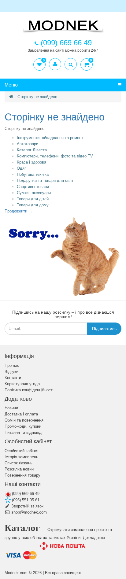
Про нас (12, 365)
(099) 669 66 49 (25, 493)
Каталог (22, 527)
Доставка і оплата (21, 414)
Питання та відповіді (24, 432)
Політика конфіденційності (29, 390)
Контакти (13, 377)
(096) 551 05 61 (25, 500)
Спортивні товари (33, 186)
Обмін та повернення (24, 420)
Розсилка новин (19, 469)
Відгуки (11, 371)
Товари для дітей (33, 199)
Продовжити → (18, 211)
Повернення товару (22, 475)
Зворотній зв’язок (26, 506)
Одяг (21, 168)
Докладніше (94, 537)
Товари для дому (33, 205)
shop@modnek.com (28, 512)
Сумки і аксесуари (34, 192)
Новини (11, 408)
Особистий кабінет (22, 450)
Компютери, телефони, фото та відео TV (55, 156)
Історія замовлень (21, 457)
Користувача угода (22, 384)
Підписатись (104, 328)
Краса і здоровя (31, 162)
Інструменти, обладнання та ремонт (50, 137)
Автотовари (27, 144)
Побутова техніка (33, 174)
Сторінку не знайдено (37, 96)
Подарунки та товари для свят (45, 180)
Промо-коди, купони (23, 426)
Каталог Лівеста (32, 150)
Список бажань (18, 463)
